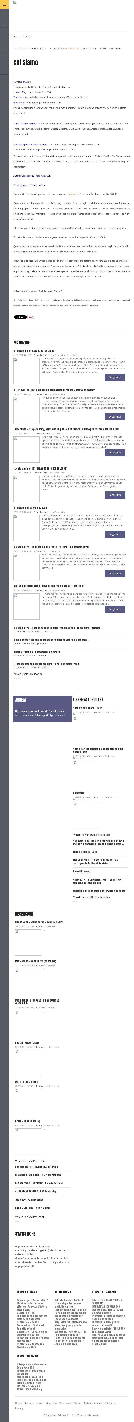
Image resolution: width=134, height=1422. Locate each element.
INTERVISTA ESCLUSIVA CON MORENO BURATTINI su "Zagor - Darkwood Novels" (54, 390)
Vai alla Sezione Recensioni (30, 1161)
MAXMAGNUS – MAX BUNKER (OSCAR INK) (35, 961)
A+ (120, 36)
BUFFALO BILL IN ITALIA (85, 852)
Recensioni (41, 926)
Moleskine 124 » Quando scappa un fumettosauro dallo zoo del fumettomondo (56, 628)
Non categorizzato (70, 48)
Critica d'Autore (40, 355)
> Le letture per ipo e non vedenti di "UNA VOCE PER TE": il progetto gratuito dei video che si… (98, 842)
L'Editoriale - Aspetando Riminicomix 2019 (30, 1345)
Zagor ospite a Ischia (66, 1319)
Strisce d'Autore (93, 1403)
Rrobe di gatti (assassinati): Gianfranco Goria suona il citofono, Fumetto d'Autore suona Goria (33, 1305)
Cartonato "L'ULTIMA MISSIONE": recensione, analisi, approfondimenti (97, 881)
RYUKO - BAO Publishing (27, 1121)
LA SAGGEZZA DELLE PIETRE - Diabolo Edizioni (39, 1183)
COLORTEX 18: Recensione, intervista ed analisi (99, 891)
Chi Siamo (110, 1403)
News (40, 1403)
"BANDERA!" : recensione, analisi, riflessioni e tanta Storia (98, 750)
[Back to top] (4, 1417)
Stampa (126, 49)
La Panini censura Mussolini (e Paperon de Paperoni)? (70, 1314)
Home (16, 36)
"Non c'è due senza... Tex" (87, 708)
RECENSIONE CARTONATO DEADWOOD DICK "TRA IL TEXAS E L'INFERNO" (48, 586)
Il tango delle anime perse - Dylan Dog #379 (39, 922)
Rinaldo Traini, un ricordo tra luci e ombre (36, 652)
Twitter (4, 60)
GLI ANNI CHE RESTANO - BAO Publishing (36, 1191)
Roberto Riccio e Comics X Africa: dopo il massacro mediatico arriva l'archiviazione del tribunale (70, 1305)
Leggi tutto (115, 377)
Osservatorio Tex (100, 712)
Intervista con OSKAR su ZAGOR (30, 508)
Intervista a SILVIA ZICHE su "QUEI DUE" (34, 351)
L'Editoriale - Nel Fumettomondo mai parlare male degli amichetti (32, 1316)
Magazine (51, 1403)
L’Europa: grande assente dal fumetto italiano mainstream (46, 664)
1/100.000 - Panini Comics (29, 1199)
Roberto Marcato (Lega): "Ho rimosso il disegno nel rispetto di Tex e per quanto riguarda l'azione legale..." (70, 1336)
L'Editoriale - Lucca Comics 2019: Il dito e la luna (32, 1333)
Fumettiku (79, 793)
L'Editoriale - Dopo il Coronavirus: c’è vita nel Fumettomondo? (30, 1325)
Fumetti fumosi (81, 871)
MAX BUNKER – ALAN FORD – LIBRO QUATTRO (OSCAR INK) (37, 1002)
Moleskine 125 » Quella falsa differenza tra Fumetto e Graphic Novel (51, 547)
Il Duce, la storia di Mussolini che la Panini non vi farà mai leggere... (51, 640)
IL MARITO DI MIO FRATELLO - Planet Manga (38, 1175)
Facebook (4, 70)
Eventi (77, 1403)
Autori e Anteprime (42, 433)
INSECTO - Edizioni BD (26, 1082)
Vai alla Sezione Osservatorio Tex (91, 834)
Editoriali (29, 1403)
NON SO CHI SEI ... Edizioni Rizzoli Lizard (36, 1167)
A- (128, 36)
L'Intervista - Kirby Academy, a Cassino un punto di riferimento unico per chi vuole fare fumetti (66, 429)
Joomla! (72, 194)
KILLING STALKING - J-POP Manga (32, 1208)
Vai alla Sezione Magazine (27, 674)
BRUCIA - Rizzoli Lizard (27, 1043)
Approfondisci (57, 715)
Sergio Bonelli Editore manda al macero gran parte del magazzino (70, 1325)
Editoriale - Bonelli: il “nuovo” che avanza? (33, 1339)
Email (126, 52)
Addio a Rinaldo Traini (66, 1344)
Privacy (19, 1408)
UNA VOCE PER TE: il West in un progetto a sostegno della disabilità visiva (95, 861)
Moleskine (38, 551)
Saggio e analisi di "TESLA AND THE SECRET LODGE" (40, 468)
